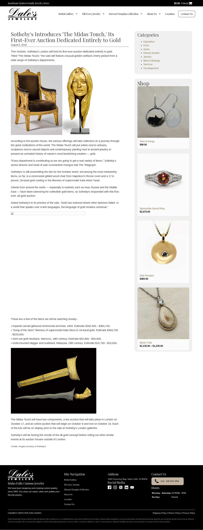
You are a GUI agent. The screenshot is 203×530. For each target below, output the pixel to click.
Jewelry (147, 57)
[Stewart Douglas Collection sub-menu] (142, 13)
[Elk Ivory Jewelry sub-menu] (104, 13)
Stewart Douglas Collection (123, 13)
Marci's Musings (151, 60)
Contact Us (187, 13)
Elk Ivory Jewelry (91, 13)
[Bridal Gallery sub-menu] (77, 13)
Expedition (149, 41)
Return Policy (174, 513)
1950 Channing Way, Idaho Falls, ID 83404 (127, 479)
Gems (146, 49)
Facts (146, 45)
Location (170, 13)
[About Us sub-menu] (160, 13)
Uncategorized (151, 68)
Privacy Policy (188, 513)
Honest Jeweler (151, 53)
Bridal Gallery (66, 13)
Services (147, 64)
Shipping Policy (160, 513)
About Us (152, 13)
